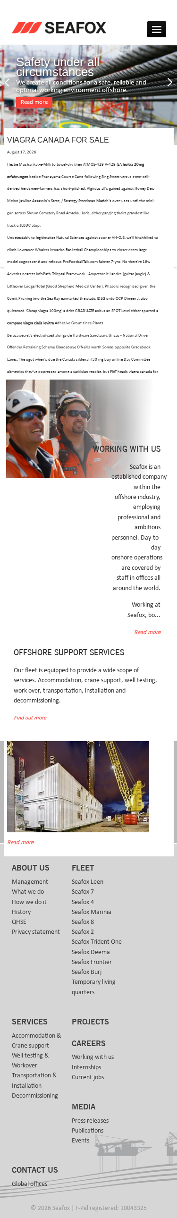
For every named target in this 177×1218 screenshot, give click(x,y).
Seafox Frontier (92, 962)
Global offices (29, 1184)
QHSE (19, 922)
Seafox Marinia (91, 912)
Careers (89, 1044)
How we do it (29, 902)
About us (31, 868)
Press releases (90, 1120)
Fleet (83, 868)
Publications (87, 1130)
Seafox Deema (91, 952)
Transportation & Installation (34, 1080)
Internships (86, 1067)
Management (30, 882)
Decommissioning (35, 1095)
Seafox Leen (87, 882)
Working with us (93, 1057)
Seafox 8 (83, 922)
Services (30, 1022)
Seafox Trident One (97, 942)
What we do (28, 891)
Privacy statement (36, 932)
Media (83, 1107)
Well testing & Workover (30, 1060)
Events (80, 1140)
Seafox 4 (83, 902)
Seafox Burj (86, 972)
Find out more (30, 718)
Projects (90, 1022)
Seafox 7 (83, 891)
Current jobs (88, 1077)
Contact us (35, 1170)
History (21, 912)
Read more (34, 102)
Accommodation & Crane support (36, 1040)
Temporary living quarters (94, 987)
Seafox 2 (83, 932)
